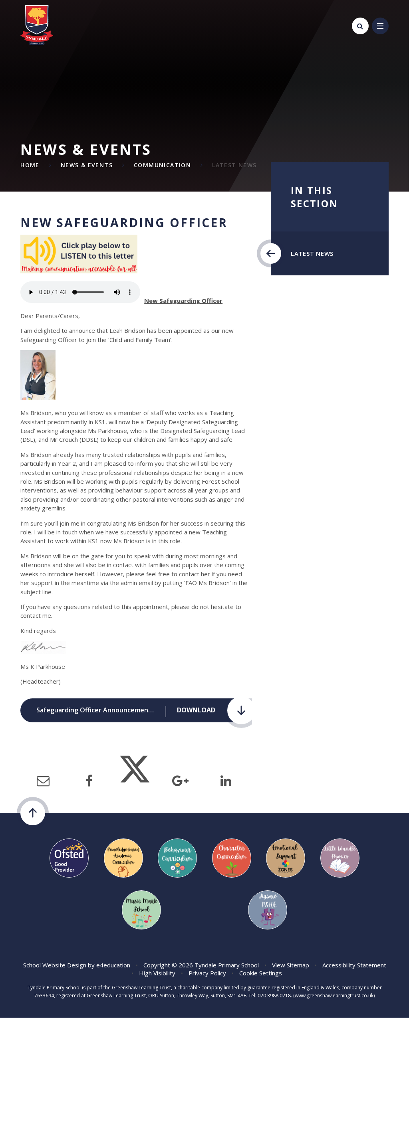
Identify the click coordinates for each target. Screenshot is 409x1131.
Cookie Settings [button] (260, 973)
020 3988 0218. (275, 995)
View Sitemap (290, 965)
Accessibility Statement (354, 965)
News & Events (87, 165)
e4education (113, 965)
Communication (162, 165)
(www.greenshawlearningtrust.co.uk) (333, 995)
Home (30, 165)
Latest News (234, 165)
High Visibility (157, 973)
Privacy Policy (207, 973)
